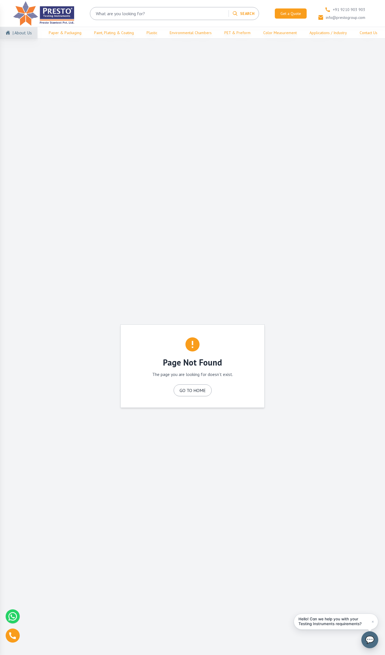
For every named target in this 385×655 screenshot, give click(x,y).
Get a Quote (290, 13)
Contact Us (368, 32)
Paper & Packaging (65, 32)
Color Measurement (280, 32)
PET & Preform (237, 32)
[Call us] (13, 636)
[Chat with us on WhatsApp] (13, 616)
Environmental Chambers (191, 32)
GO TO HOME (193, 390)
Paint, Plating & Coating (114, 32)
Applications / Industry (328, 32)
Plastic (152, 32)
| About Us (22, 33)
